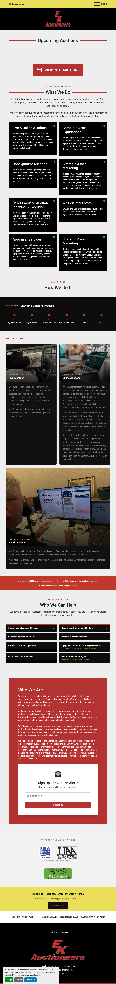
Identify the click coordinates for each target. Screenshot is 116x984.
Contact (64, 932)
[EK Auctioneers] (58, 950)
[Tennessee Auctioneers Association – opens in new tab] (67, 852)
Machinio (71, 966)
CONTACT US (58, 905)
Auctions (54, 932)
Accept (9, 980)
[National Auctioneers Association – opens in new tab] (45, 852)
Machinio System (48, 966)
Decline (19, 980)
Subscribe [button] (58, 804)
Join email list (18, 4)
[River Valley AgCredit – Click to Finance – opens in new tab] (58, 873)
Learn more (30, 980)
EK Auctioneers (61, 970)
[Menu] (97, 4)
